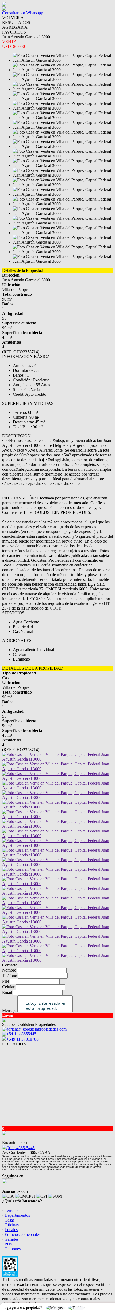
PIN (5, 981)
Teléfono (9, 975)
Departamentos (17, 1215)
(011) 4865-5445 (20, 1147)
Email (7, 992)
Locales (11, 1229)
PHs (8, 1244)
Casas (9, 1220)
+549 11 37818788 (22, 1039)
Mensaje (9, 1010)
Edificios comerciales (22, 1234)
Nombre (9, 970)
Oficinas (12, 1225)
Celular (8, 987)
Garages (11, 1239)
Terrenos (12, 1210)
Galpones (13, 1249)
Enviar (7, 1015)
